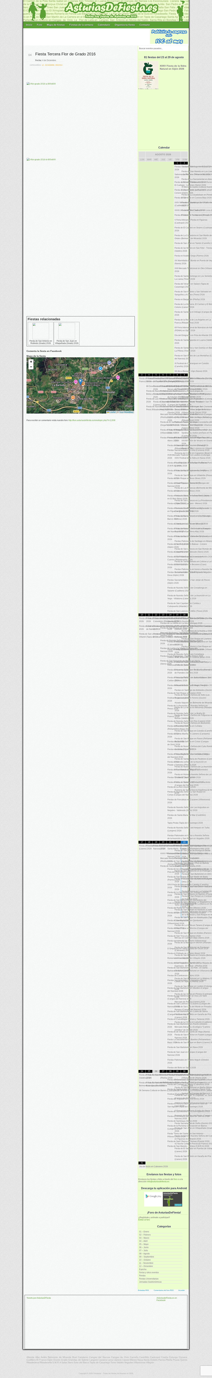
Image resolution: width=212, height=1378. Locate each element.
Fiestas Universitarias (149, 1279)
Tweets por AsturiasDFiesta (38, 1298)
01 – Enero (144, 1232)
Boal (74, 1357)
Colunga (173, 1357)
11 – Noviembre (146, 1263)
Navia (147, 1359)
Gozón (56, 1359)
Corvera (183, 1357)
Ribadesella (46, 1362)
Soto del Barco (81, 1362)
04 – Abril (143, 1241)
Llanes (125, 1359)
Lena (110, 1359)
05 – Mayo (144, 1244)
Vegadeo (128, 1362)
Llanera (118, 1359)
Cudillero (31, 1359)
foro (175, 1179)
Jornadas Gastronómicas (150, 1282)
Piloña (169, 1359)
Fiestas (142, 1275)
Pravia (176, 1359)
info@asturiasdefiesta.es (158, 1181)
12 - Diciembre (48, 65)
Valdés (120, 1362)
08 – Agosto (144, 1254)
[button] (80, 382)
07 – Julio (143, 1250)
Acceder (181, 1290)
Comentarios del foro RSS (164, 1290)
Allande (30, 1357)
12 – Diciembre (146, 1266)
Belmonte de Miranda (59, 1357)
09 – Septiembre (146, 1257)
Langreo (93, 1359)
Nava (140, 1359)
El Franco (41, 1359)
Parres (161, 1359)
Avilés (44, 1357)
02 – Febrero (145, 1235)
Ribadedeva (32, 1362)
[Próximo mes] (184, 154)
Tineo (113, 1362)
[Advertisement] (86, 36)
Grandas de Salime (78, 1359)
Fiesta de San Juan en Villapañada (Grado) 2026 (67, 342)
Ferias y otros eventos (149, 1272)
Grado (64, 1359)
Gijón (50, 1359)
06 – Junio (144, 1247)
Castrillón (144, 1357)
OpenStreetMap (126, 412)
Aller (37, 1357)
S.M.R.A (56, 1362)
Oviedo (154, 1359)
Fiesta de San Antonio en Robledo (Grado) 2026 (40, 342)
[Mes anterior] (141, 154)
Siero (70, 1362)
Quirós (183, 1359)
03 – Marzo (144, 1238)
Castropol (155, 1357)
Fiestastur (97, 1373)
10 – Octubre (145, 1260)
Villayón (150, 1362)
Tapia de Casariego (100, 1362)
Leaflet (112, 412)
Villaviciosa (139, 1362)
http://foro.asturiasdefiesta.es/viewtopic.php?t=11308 (91, 420)
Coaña (164, 1357)
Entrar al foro (144, 1220)
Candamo (83, 1357)
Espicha (142, 1269)
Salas (64, 1362)
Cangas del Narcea (99, 1357)
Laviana (103, 1359)
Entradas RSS (143, 1290)
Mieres (133, 1359)
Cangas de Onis (120, 1357)
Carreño (134, 1357)
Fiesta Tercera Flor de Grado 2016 (65, 54)
